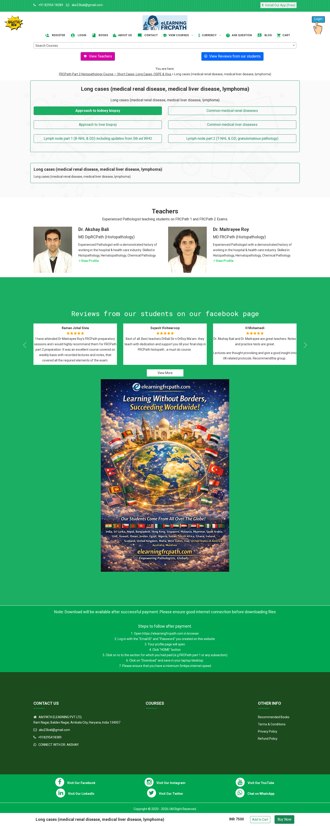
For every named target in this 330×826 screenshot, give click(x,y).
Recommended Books (273, 717)
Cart (286, 35)
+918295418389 (50, 737)
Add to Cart (260, 819)
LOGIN (81, 35)
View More (165, 373)
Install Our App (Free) (280, 5)
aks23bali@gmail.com (87, 5)
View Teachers (100, 56)
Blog (268, 35)
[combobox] (164, 45)
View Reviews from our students (234, 56)
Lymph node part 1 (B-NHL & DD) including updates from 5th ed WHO (98, 138)
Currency (209, 35)
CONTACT (151, 35)
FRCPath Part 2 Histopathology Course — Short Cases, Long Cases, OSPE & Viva (115, 74)
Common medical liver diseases (232, 124)
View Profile (89, 261)
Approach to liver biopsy (98, 124)
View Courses (178, 35)
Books (103, 35)
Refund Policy (267, 738)
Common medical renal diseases (232, 111)
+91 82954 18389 (50, 5)
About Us (124, 35)
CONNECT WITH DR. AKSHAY (58, 744)
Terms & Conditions (272, 724)
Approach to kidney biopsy (97, 111)
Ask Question (241, 35)
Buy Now (284, 819)
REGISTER (58, 35)
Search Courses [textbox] (46, 45)
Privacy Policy (267, 731)
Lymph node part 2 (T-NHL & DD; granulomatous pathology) (232, 138)
